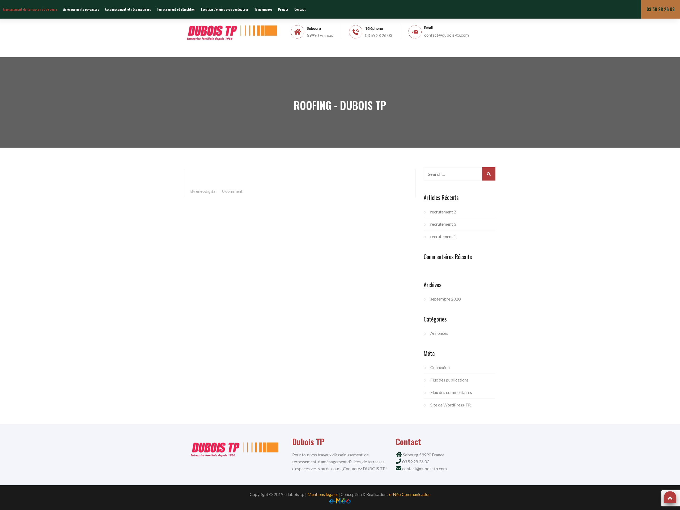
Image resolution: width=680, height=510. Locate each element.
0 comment (232, 191)
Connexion (440, 367)
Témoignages (263, 9)
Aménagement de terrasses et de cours (30, 9)
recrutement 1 (443, 236)
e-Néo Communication (410, 494)
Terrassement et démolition (176, 9)
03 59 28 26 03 (661, 9)
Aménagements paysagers (81, 9)
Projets (283, 9)
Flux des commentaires (451, 392)
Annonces (439, 333)
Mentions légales (322, 494)
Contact (300, 9)
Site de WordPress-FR (450, 404)
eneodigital (206, 191)
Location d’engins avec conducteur (224, 9)
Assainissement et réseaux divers (128, 9)
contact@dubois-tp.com (424, 468)
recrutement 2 (443, 211)
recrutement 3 (443, 223)
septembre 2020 (445, 298)
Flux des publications (449, 379)
